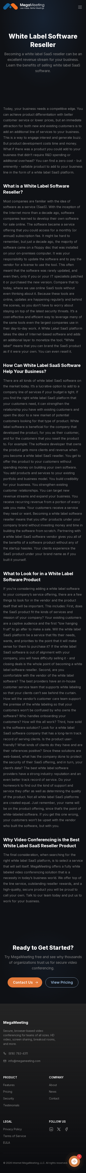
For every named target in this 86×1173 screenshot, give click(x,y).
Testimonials (11, 1105)
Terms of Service (14, 1136)
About (53, 1085)
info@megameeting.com (24, 1061)
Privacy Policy (12, 1129)
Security (8, 1098)
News (52, 1091)
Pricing (7, 1091)
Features (9, 1085)
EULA (6, 1142)
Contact (54, 1098)
